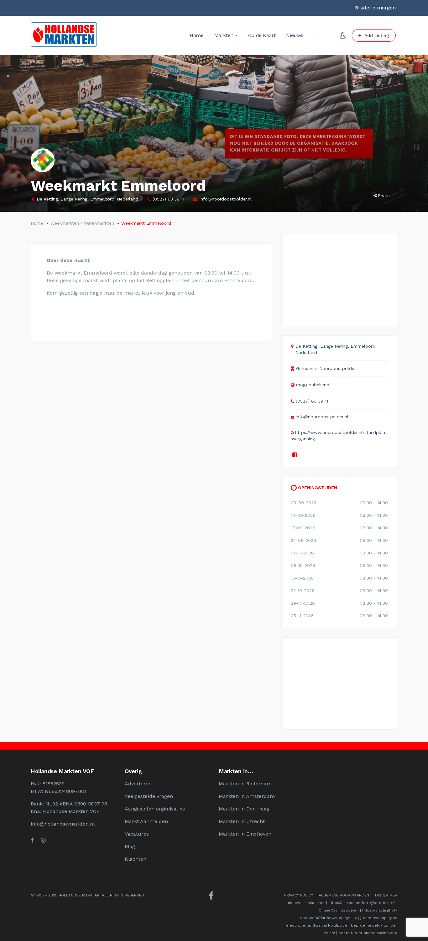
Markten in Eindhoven (245, 834)
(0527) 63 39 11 (168, 198)
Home (37, 223)
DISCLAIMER (386, 895)
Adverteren (138, 784)
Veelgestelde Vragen (149, 796)
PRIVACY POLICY (298, 895)
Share (384, 195)
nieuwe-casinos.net (306, 903)
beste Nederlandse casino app (367, 933)
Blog (130, 846)
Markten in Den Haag (244, 809)
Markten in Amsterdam (247, 796)
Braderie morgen (375, 8)
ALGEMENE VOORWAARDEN (344, 895)
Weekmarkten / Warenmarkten (82, 223)
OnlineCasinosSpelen (339, 910)
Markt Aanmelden (146, 821)
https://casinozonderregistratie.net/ (361, 903)
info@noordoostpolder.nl (225, 198)
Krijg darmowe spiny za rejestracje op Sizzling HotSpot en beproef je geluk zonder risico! (340, 925)
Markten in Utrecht (242, 821)
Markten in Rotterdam (245, 784)
